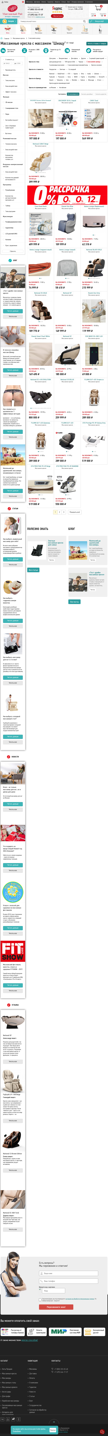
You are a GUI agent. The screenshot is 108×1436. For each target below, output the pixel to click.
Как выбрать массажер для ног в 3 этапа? (11, 658)
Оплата (44, 2)
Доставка (37, 2)
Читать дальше (12, 311)
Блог (68, 2)
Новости (57, 2)
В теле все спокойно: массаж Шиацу (11, 351)
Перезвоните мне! (56, 1307)
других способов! (29, 1340)
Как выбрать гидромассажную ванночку (9, 600)
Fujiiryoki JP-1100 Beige (11, 1094)
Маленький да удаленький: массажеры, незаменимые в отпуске (12, 470)
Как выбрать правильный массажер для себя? (12, 540)
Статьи (64, 2)
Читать (51, 560)
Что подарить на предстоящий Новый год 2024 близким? (12, 848)
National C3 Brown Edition (12, 1153)
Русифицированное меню (13, 222)
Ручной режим (10, 190)
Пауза (7, 114)
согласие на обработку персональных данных (80, 1299)
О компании (89, 2)
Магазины (29, 2)
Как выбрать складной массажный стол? (11, 717)
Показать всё (75, 512)
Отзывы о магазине (78, 2)
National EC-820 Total (11, 1213)
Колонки (8, 240)
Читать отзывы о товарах (97, 43)
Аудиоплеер (9, 228)
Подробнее (17, 1431)
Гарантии (50, 2)
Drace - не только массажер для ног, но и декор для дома (12, 789)
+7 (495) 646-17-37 (35, 15)
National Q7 (7, 1035)
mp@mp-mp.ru (40, 17)
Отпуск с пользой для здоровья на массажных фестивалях (12, 907)
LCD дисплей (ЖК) (11, 234)
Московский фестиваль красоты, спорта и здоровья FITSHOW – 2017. (13, 966)
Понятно (52, 1430)
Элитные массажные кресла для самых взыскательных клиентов (55, 545)
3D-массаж (9, 102)
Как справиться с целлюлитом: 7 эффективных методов (11, 411)
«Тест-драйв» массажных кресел (96, 573)
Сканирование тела (11, 108)
